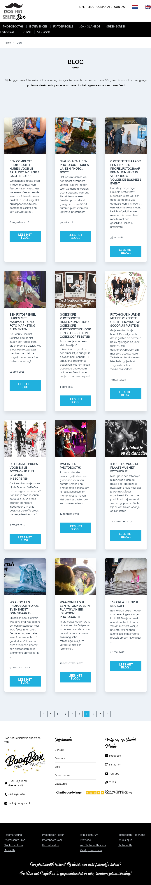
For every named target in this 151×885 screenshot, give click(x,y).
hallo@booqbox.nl (19, 803)
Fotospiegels (63, 26)
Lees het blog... (25, 236)
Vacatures (61, 783)
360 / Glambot (89, 26)
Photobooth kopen (53, 834)
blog (90, 6)
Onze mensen (63, 775)
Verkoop (43, 32)
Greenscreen (116, 26)
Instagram (115, 764)
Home (81, 6)
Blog (57, 766)
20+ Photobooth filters (93, 845)
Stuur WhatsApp (119, 791)
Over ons (60, 758)
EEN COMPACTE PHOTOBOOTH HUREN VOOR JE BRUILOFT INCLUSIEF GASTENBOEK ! (24, 169)
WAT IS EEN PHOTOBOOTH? (71, 465)
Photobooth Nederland (131, 834)
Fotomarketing (13, 834)
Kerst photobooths (91, 850)
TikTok (113, 782)
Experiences (38, 26)
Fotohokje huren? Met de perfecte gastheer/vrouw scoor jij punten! (125, 320)
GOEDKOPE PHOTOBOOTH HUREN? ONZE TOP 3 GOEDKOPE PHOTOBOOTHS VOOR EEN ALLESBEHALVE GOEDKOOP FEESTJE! (75, 325)
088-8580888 (16, 794)
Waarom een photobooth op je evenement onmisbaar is (24, 607)
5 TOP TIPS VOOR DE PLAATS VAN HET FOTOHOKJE (124, 467)
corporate (104, 6)
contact (120, 6)
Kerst (27, 32)
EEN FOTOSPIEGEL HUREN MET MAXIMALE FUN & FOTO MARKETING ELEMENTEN (23, 322)
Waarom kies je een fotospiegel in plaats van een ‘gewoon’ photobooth (75, 609)
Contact (59, 749)
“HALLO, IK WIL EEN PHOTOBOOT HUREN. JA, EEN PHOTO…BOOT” (75, 167)
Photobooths (13, 26)
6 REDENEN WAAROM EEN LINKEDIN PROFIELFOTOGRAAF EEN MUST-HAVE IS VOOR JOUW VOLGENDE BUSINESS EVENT (125, 172)
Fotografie (8, 32)
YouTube (114, 773)
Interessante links (14, 840)
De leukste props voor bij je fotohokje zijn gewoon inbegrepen (24, 471)
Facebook (115, 755)
